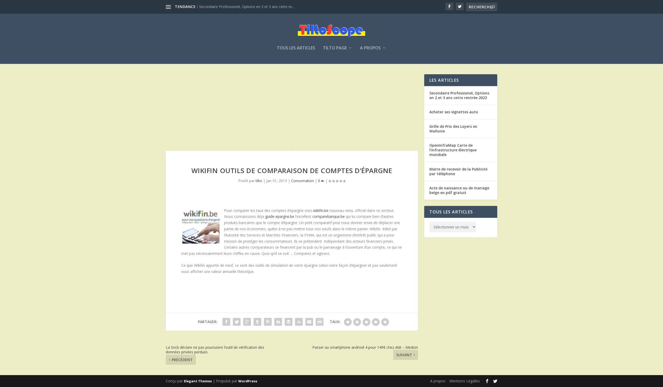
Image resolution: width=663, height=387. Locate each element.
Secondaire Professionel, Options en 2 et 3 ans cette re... (246, 6)
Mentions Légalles (464, 380)
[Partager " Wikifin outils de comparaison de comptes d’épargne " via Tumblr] (257, 322)
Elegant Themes (198, 381)
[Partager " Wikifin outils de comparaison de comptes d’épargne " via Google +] (247, 322)
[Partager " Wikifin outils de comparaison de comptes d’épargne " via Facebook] (226, 322)
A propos (370, 48)
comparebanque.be (328, 216)
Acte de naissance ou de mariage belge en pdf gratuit (459, 190)
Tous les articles (296, 48)
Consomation (302, 180)
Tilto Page (335, 48)
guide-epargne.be (279, 216)
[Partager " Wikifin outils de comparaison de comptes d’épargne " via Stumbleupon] (299, 322)
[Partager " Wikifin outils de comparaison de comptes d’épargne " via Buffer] (288, 322)
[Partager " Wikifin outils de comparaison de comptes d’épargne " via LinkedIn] (278, 322)
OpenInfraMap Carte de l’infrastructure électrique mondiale (453, 150)
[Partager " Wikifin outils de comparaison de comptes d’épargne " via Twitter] (237, 322)
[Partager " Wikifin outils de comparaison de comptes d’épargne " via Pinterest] (268, 322)
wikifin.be (320, 210)
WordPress (247, 381)
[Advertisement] (292, 110)
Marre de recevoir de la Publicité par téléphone (458, 171)
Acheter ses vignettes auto (453, 111)
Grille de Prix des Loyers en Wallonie (453, 128)
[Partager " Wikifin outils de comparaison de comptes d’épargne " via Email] (309, 322)
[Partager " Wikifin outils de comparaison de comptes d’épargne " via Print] (319, 322)
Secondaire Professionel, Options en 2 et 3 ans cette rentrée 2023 (459, 95)
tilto (259, 180)
